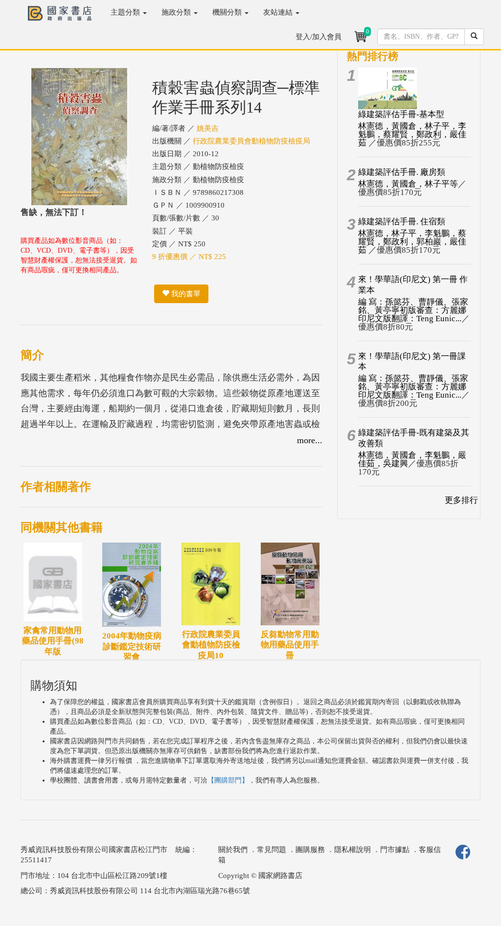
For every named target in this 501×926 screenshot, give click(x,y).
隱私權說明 (352, 850)
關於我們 (233, 850)
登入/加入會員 (319, 37)
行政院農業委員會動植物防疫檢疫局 (251, 141)
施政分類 (177, 12)
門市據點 (395, 850)
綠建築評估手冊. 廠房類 (401, 172)
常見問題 (271, 850)
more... (309, 440)
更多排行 (461, 500)
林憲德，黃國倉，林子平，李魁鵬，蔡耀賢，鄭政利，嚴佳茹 (412, 134)
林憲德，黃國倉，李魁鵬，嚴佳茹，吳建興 (412, 459)
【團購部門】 (228, 780)
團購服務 (310, 850)
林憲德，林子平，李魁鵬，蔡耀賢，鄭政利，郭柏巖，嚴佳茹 (412, 242)
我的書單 (185, 294)
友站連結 (279, 12)
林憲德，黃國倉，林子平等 (408, 184)
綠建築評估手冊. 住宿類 (401, 221)
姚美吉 (208, 128)
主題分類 (126, 12)
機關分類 (228, 12)
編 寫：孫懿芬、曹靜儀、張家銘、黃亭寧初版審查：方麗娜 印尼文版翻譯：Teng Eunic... (413, 310)
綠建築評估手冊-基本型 (401, 114)
